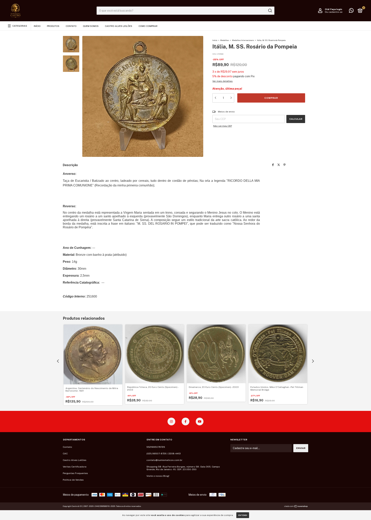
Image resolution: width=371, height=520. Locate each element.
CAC (65, 453)
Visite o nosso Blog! (157, 476)
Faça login (336, 9)
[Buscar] (270, 10)
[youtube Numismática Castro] (199, 421)
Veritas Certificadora (74, 466)
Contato (71, 26)
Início (37, 26)
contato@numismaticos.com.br (164, 460)
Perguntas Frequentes (75, 473)
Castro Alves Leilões (118, 26)
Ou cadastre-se (333, 12)
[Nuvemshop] (296, 506)
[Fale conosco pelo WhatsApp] (351, 11)
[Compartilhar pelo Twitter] (278, 164)
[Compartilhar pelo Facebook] (273, 164)
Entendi (242, 515)
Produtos (53, 26)
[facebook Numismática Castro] (185, 421)
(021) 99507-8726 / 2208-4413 (163, 453)
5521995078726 (155, 447)
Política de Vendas (73, 479)
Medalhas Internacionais (243, 40)
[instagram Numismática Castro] (171, 421)
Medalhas (224, 40)
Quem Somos (91, 26)
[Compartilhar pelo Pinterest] (284, 164)
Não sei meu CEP (222, 126)
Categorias (19, 26)
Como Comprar (148, 26)
